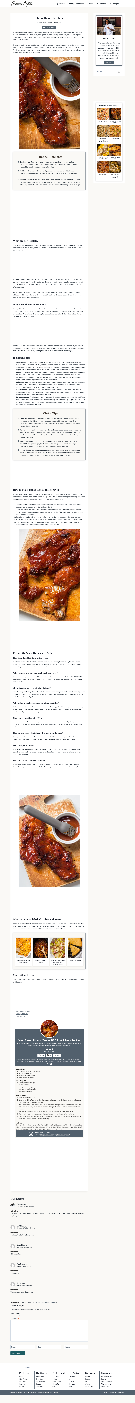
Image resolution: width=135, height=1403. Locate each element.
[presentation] (23, 948)
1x (47, 1064)
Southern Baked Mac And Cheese (23, 961)
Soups (38, 1384)
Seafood (72, 1384)
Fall (86, 1381)
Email (40, 1347)
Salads (21, 1386)
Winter (87, 1384)
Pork (70, 1386)
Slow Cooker (57, 1381)
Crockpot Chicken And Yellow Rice (102, 158)
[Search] (118, 71)
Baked (54, 1386)
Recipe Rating (15, 1313)
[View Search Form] (123, 3)
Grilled (54, 1379)
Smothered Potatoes (115, 139)
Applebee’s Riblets (23, 1011)
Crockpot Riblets (22, 1014)
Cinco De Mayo (106, 1381)
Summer (88, 1379)
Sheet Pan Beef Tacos (115, 158)
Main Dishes (40, 1381)
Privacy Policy (119, 1392)
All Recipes (114, 4)
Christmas (105, 1386)
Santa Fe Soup (102, 121)
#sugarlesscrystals (63, 1135)
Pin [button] (50, 1055)
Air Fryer (55, 1376)
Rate (57, 1055)
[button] (46, 1049)
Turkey (71, 1381)
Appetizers (40, 1376)
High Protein (23, 1379)
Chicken (72, 1376)
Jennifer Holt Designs (51, 1392)
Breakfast (39, 1379)
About (105, 1392)
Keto (20, 1376)
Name (13, 1347)
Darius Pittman (42, 22)
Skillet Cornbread (75, 960)
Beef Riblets (20, 1016)
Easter (103, 1379)
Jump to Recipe (50, 27)
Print (42, 1055)
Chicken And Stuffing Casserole (115, 176)
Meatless (22, 1381)
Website (68, 1347)
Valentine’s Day (106, 1376)
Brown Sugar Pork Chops (115, 122)
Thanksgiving (106, 1384)
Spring (87, 1376)
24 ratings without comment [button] (45, 1302)
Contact (111, 1392)
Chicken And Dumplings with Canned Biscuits (103, 140)
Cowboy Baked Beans (102, 175)
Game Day (89, 1386)
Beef (70, 1379)
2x (50, 1064)
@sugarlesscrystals (46, 1135)
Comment (14, 1318)
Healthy (22, 1384)
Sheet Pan (56, 1384)
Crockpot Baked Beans (40, 961)
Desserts (39, 1386)
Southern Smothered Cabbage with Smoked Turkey (58, 962)
